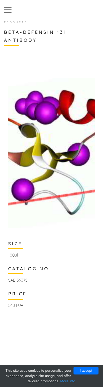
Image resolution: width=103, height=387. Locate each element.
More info (67, 381)
